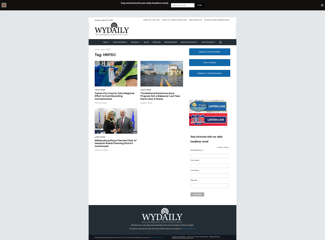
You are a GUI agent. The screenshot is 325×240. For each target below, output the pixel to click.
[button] (220, 42)
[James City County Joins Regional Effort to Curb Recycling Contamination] (116, 73)
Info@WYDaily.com (189, 229)
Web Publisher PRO (157, 237)
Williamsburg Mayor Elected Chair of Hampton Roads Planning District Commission (115, 143)
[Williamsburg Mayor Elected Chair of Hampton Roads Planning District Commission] (116, 121)
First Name (194, 160)
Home (97, 49)
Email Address (196, 150)
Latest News (100, 90)
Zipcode (193, 180)
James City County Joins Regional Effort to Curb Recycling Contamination (114, 96)
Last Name (194, 170)
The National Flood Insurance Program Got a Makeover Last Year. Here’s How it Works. (160, 96)
